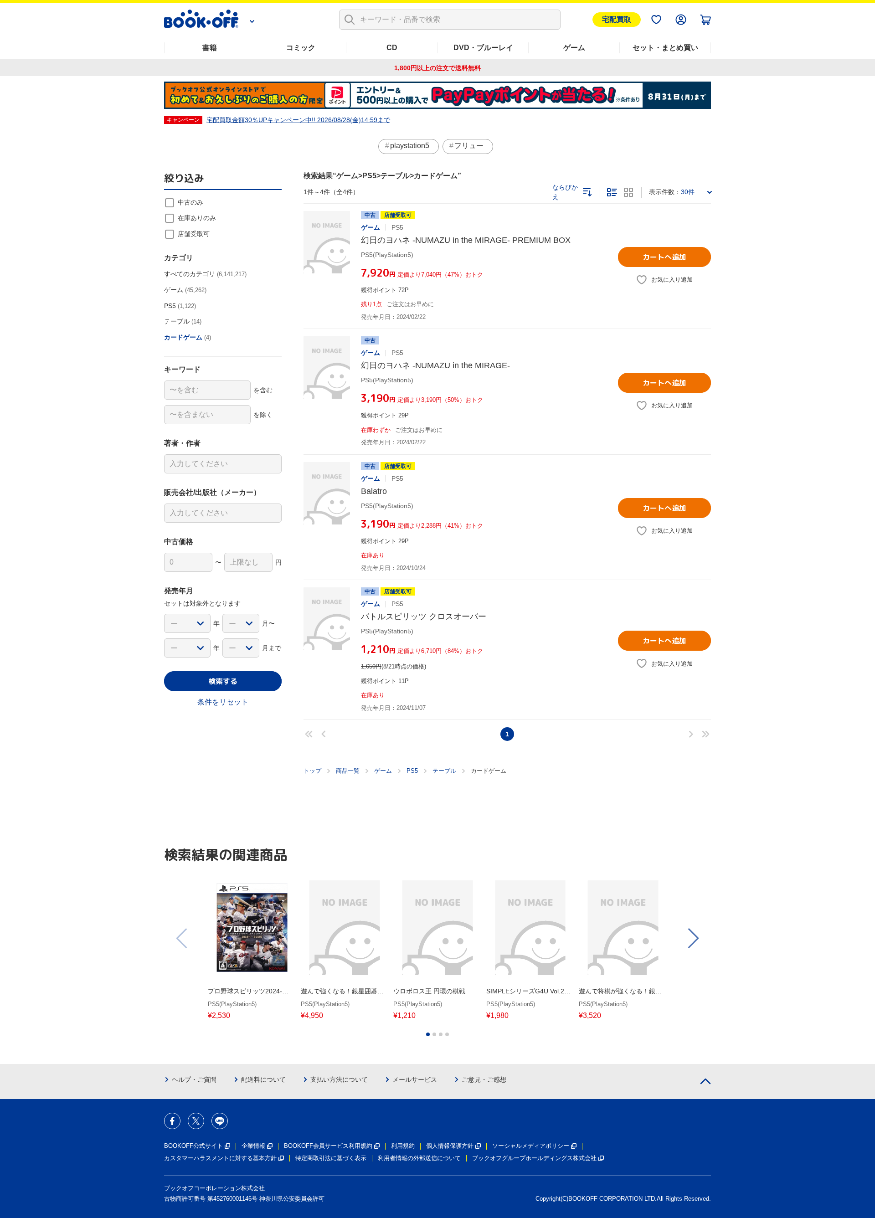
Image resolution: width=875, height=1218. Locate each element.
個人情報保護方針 (450, 1145)
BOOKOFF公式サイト (193, 1145)
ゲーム (574, 47)
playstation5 (409, 145)
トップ (312, 770)
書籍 (209, 47)
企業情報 (253, 1145)
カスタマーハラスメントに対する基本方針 (220, 1158)
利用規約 (403, 1145)
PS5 (412, 770)
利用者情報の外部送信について (419, 1158)
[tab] (428, 1034)
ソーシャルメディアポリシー (530, 1145)
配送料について (263, 1079)
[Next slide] (692, 938)
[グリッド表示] (628, 192)
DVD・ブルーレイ (483, 47)
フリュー (469, 145)
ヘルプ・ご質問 (194, 1079)
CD (391, 47)
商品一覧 (348, 770)
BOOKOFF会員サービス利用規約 (328, 1145)
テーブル (444, 770)
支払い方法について (339, 1079)
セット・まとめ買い (665, 47)
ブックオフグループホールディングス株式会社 (534, 1158)
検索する (222, 681)
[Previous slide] (182, 938)
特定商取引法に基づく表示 (330, 1158)
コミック (300, 47)
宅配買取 (616, 19)
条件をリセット (222, 702)
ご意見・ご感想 (484, 1079)
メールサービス (414, 1079)
